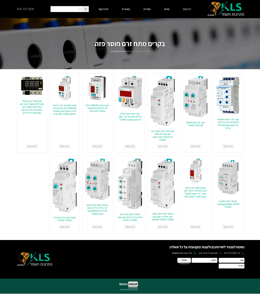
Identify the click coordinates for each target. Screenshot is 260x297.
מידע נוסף (228, 146)
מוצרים (147, 9)
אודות (166, 9)
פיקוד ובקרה (135, 51)
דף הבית (187, 9)
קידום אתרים (124, 289)
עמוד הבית (146, 51)
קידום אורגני (134, 289)
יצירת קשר (103, 9)
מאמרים (126, 9)
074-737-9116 (25, 9)
